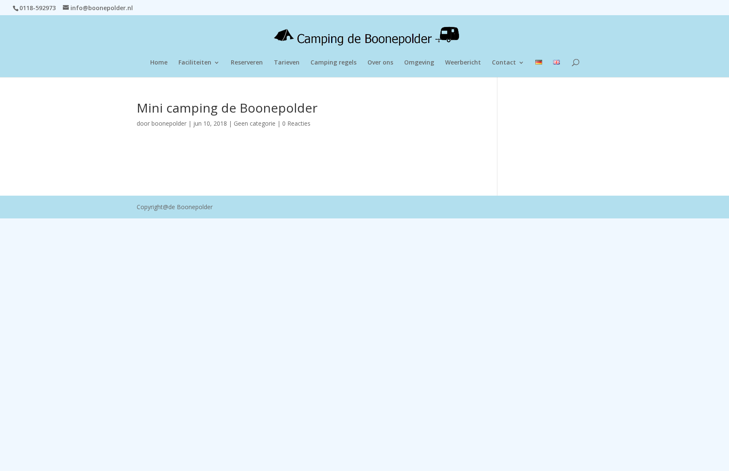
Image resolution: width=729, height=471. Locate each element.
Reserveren (247, 62)
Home (158, 62)
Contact (504, 62)
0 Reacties (296, 123)
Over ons (380, 62)
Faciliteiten (194, 62)
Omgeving (419, 62)
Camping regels (333, 62)
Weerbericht (463, 62)
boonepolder (168, 123)
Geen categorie (254, 123)
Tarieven (287, 62)
